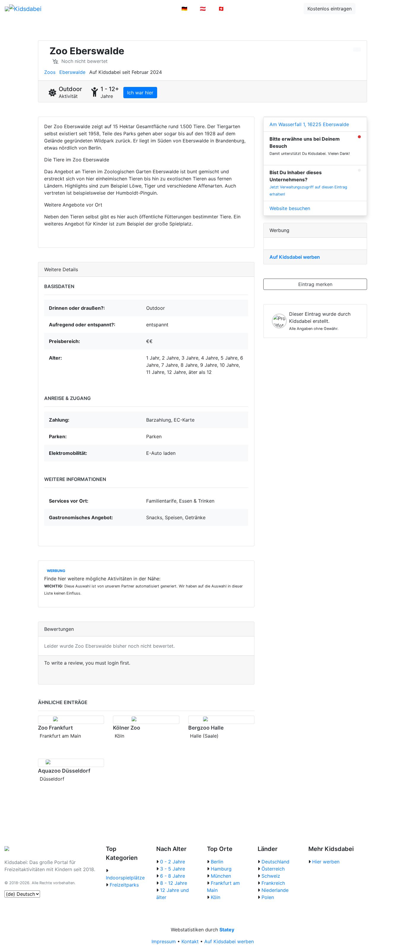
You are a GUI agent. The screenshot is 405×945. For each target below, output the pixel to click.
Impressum (164, 941)
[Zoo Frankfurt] (71, 720)
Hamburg (221, 869)
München (221, 876)
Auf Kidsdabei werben (295, 257)
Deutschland (275, 862)
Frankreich (273, 883)
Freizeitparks (124, 885)
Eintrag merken (315, 284)
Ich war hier (140, 93)
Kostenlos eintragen (329, 9)
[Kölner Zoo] (146, 720)
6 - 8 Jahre (172, 876)
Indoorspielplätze (125, 878)
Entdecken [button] (283, 9)
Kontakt (190, 941)
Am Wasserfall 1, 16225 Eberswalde (309, 124)
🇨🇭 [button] (221, 9)
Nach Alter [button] (157, 9)
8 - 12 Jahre (173, 883)
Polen (268, 897)
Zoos (49, 72)
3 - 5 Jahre (172, 869)
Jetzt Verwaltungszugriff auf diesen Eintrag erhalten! (308, 190)
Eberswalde (72, 72)
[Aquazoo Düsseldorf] (71, 763)
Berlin (217, 862)
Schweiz (271, 876)
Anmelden (248, 9)
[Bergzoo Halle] (221, 720)
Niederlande (275, 890)
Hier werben (325, 862)
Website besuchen (290, 208)
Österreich (273, 869)
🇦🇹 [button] (203, 9)
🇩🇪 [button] (184, 9)
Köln (215, 897)
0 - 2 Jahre (172, 862)
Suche (371, 9)
